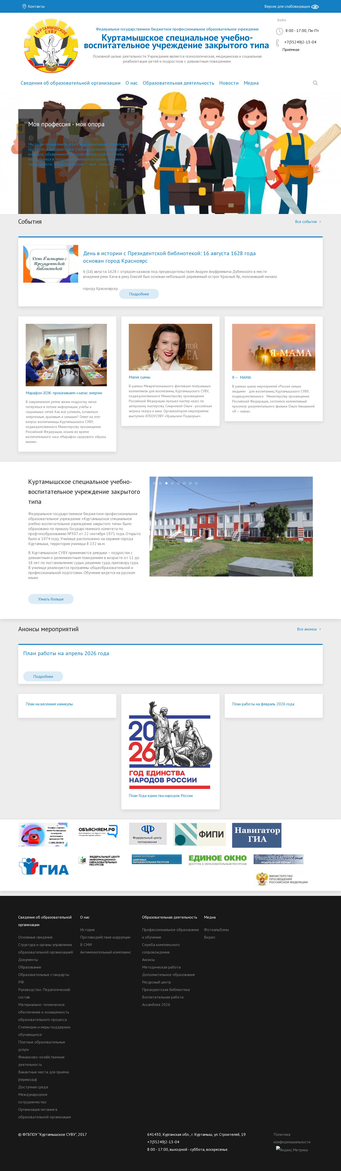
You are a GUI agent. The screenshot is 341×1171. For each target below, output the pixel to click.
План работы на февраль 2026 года (263, 703)
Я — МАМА (241, 377)
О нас (132, 83)
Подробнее (139, 293)
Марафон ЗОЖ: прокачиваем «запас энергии (64, 392)
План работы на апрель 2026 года (66, 653)
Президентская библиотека (166, 989)
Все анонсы (307, 628)
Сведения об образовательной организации (71, 83)
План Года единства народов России (161, 795)
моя (92, 164)
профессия (74, 164)
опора (104, 164)
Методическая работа (161, 967)
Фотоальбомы (216, 929)
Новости (229, 83)
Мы (31, 144)
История (87, 929)
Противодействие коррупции (105, 937)
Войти (281, 20)
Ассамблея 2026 (156, 1004)
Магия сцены (139, 377)
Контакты (36, 6)
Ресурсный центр (156, 981)
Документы (28, 959)
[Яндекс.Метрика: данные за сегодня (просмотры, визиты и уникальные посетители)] (292, 1150)
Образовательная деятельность (178, 83)
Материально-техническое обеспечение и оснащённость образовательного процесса (43, 1012)
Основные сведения (35, 937)
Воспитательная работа (162, 996)
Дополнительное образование (168, 974)
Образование (29, 967)
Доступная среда (33, 1086)
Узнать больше (51, 598)
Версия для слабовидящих (287, 6)
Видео (209, 937)
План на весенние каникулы (49, 703)
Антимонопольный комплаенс (105, 952)
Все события (306, 221)
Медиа (251, 83)
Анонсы (148, 959)
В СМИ (86, 944)
